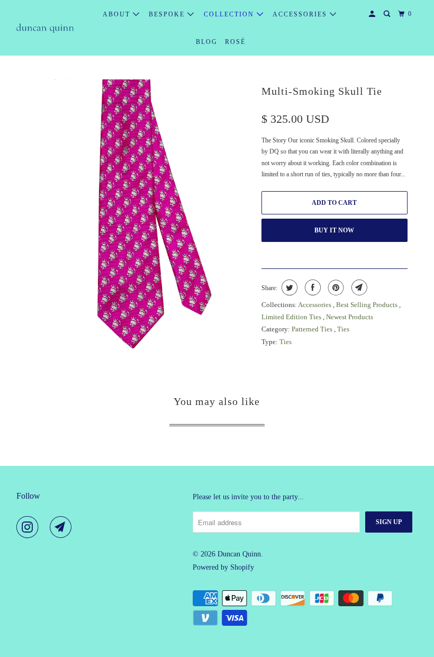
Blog (207, 42)
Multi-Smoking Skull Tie (321, 91)
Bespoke (168, 14)
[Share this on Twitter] (288, 287)
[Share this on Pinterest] (335, 287)
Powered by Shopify (223, 567)
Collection (230, 14)
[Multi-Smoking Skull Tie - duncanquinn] (138, 219)
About (118, 14)
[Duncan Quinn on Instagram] (29, 527)
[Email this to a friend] (358, 287)
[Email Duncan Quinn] (63, 527)
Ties (343, 329)
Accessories (301, 14)
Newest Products (349, 317)
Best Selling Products (367, 305)
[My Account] (373, 14)
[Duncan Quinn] (45, 28)
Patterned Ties (313, 329)
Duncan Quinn (239, 554)
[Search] (388, 14)
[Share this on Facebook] (311, 287)
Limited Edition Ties (292, 317)
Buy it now (334, 230)
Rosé (235, 42)
